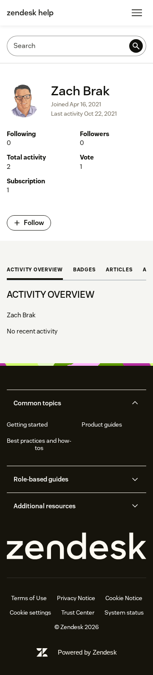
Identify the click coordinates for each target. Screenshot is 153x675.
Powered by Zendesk (87, 652)
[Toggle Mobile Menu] (137, 12)
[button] (69, 403)
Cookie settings (30, 612)
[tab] (35, 270)
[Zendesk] (76, 546)
